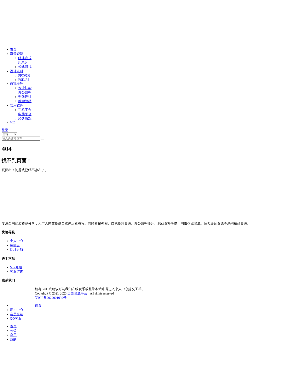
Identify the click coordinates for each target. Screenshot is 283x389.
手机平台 (24, 110)
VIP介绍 (16, 267)
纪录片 (23, 62)
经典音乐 (24, 58)
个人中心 (16, 241)
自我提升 (16, 83)
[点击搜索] (42, 139)
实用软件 (16, 105)
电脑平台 (24, 114)
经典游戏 (24, 118)
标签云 (15, 245)
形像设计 (24, 96)
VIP (12, 122)
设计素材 (16, 71)
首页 (13, 49)
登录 (5, 130)
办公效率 (24, 92)
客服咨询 (16, 271)
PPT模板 (24, 75)
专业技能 (24, 88)
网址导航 (16, 249)
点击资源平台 (77, 293)
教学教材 (24, 101)
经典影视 (24, 67)
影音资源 (16, 53)
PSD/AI (23, 79)
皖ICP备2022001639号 (51, 297)
